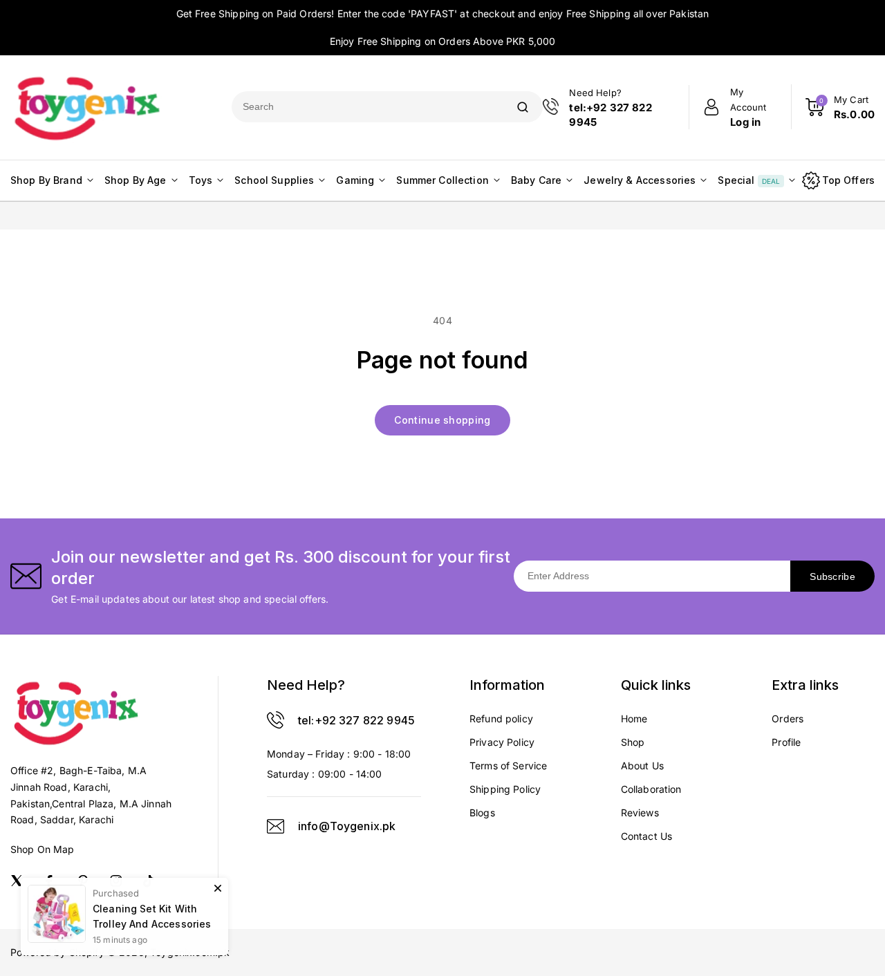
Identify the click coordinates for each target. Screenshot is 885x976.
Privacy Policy (501, 742)
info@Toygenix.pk (346, 826)
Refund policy (501, 718)
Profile (786, 742)
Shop (633, 742)
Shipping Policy (505, 789)
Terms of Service (508, 765)
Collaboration (651, 789)
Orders (787, 718)
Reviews (640, 812)
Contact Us (647, 836)
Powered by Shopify (57, 952)
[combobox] (367, 107)
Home (634, 718)
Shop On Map (42, 849)
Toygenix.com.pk (190, 952)
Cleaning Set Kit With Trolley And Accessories (152, 902)
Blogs (482, 812)
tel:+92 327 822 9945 (356, 720)
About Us (642, 765)
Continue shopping (442, 420)
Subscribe (832, 576)
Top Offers (848, 180)
